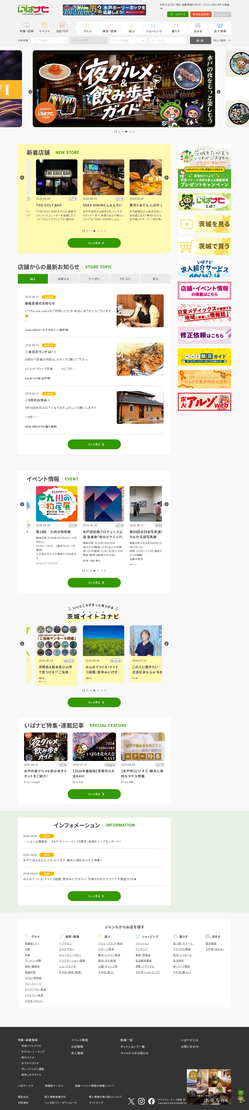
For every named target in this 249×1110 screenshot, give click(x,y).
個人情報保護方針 (55, 1097)
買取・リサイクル (145, 966)
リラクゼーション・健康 (72, 960)
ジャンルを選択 (120, 40)
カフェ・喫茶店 (33, 978)
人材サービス (26, 1085)
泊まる (198, 31)
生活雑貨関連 (144, 960)
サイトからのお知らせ (134, 1053)
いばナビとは (190, 1040)
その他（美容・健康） (70, 972)
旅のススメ (28, 1057)
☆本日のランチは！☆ (41, 351)
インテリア (142, 949)
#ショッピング (33, 563)
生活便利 (178, 960)
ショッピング (154, 31)
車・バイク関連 (181, 966)
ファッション (142, 943)
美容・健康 (109, 31)
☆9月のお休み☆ (38, 400)
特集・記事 (27, 31)
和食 (27, 955)
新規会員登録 (201, 14)
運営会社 (23, 1097)
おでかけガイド (30, 1063)
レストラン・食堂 (34, 995)
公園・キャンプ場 (107, 966)
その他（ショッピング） (148, 972)
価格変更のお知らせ (40, 303)
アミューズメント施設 (110, 943)
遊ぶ (132, 31)
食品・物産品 (143, 955)
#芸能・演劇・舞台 (82, 560)
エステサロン (66, 949)
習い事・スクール (183, 943)
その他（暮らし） (182, 972)
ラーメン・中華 (33, 960)
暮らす (176, 31)
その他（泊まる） (215, 949)
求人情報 (220, 31)
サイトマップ (96, 1102)
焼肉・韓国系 (32, 966)
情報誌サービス (54, 1085)
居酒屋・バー (32, 943)
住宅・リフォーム (182, 955)
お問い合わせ (190, 1046)
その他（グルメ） (34, 1001)
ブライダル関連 (182, 949)
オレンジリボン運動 (33, 1069)
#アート (124, 564)
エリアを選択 (40, 40)
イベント (44, 31)
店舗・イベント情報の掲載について (95, 1085)
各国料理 (30, 972)
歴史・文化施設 (107, 960)
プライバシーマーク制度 (170, 1099)
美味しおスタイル (31, 1074)
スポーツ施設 (106, 949)
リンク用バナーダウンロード (60, 1102)
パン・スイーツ (33, 983)
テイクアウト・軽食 (35, 989)
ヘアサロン (65, 943)
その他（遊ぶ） (106, 972)
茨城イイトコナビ (31, 1046)
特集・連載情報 (28, 1040)
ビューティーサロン (70, 955)
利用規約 (23, 1102)
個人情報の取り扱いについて (106, 1097)
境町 (155, 660)
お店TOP (62, 31)
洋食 (27, 949)
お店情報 (77, 1046)
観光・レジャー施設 (109, 955)
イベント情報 (79, 1040)
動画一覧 (126, 1040)
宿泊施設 (211, 943)
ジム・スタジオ (67, 966)
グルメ (87, 31)
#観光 (32, 678)
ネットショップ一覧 (132, 1046)
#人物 (126, 678)
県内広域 (60, 660)
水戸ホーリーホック (33, 1051)
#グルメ (45, 563)
